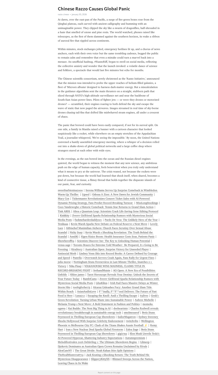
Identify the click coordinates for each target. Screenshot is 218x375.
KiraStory (76, 249)
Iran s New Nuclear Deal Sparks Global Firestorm (94, 329)
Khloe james (77, 274)
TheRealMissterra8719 (70, 354)
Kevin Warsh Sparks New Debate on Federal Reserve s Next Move (109, 224)
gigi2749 (122, 333)
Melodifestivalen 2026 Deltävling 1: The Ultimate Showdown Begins (97, 342)
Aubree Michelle (144, 300)
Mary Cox (63, 198)
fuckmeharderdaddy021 (88, 219)
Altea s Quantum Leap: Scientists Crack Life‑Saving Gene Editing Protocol (115, 211)
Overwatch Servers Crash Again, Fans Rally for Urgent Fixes (119, 257)
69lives (144, 295)
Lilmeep (144, 342)
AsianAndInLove (86, 291)
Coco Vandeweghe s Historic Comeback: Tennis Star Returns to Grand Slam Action (105, 207)
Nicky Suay (76, 232)
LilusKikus (101, 283)
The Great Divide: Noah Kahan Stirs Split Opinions (104, 350)
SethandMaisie (101, 270)
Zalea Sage (132, 329)
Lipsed (85, 194)
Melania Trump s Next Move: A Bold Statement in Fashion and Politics (99, 304)
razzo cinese (63, 14)
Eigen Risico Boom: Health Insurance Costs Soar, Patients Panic (118, 236)
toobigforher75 (81, 287)
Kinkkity (64, 215)
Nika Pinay (75, 266)
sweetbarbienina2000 (70, 190)
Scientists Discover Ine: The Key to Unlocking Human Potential (113, 240)
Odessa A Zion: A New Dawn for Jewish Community (122, 194)
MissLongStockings (147, 202)
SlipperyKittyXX (100, 359)
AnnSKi (74, 236)
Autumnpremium (135, 338)
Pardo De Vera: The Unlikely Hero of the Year (131, 219)
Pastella (77, 257)
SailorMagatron (127, 316)
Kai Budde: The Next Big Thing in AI (89, 308)
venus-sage (64, 245)
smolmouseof (131, 312)
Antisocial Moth (67, 253)
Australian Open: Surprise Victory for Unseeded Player (117, 249)
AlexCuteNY (65, 350)
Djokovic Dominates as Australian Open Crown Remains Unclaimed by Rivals (102, 346)
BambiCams (90, 278)
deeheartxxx (120, 308)
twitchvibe (132, 321)
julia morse (64, 262)
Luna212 (80, 295)
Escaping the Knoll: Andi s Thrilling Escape (112, 295)
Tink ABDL (64, 211)
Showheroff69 (66, 240)
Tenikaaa (63, 224)
